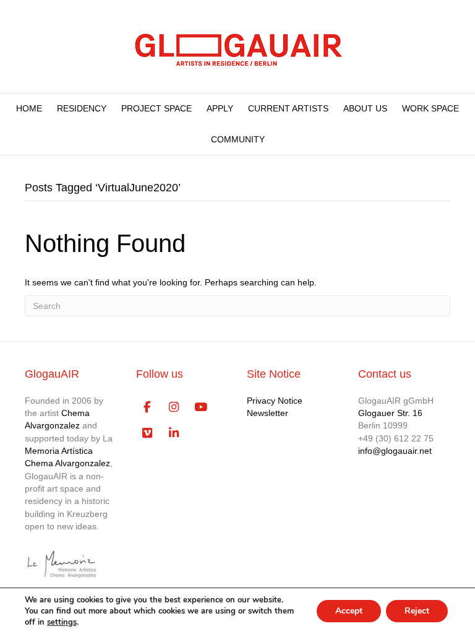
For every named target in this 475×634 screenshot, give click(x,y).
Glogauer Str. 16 (390, 413)
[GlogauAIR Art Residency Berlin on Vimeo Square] (147, 433)
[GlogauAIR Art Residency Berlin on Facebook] (147, 407)
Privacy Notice (274, 401)
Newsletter (267, 413)
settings (62, 622)
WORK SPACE (430, 108)
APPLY (220, 108)
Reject (416, 611)
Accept (348, 611)
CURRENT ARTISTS (288, 108)
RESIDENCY (81, 108)
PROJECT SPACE (156, 108)
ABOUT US (365, 108)
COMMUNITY (238, 139)
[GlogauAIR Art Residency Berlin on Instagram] (174, 407)
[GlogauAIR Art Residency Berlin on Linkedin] (174, 433)
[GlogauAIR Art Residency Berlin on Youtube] (200, 407)
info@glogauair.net (395, 451)
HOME (29, 108)
